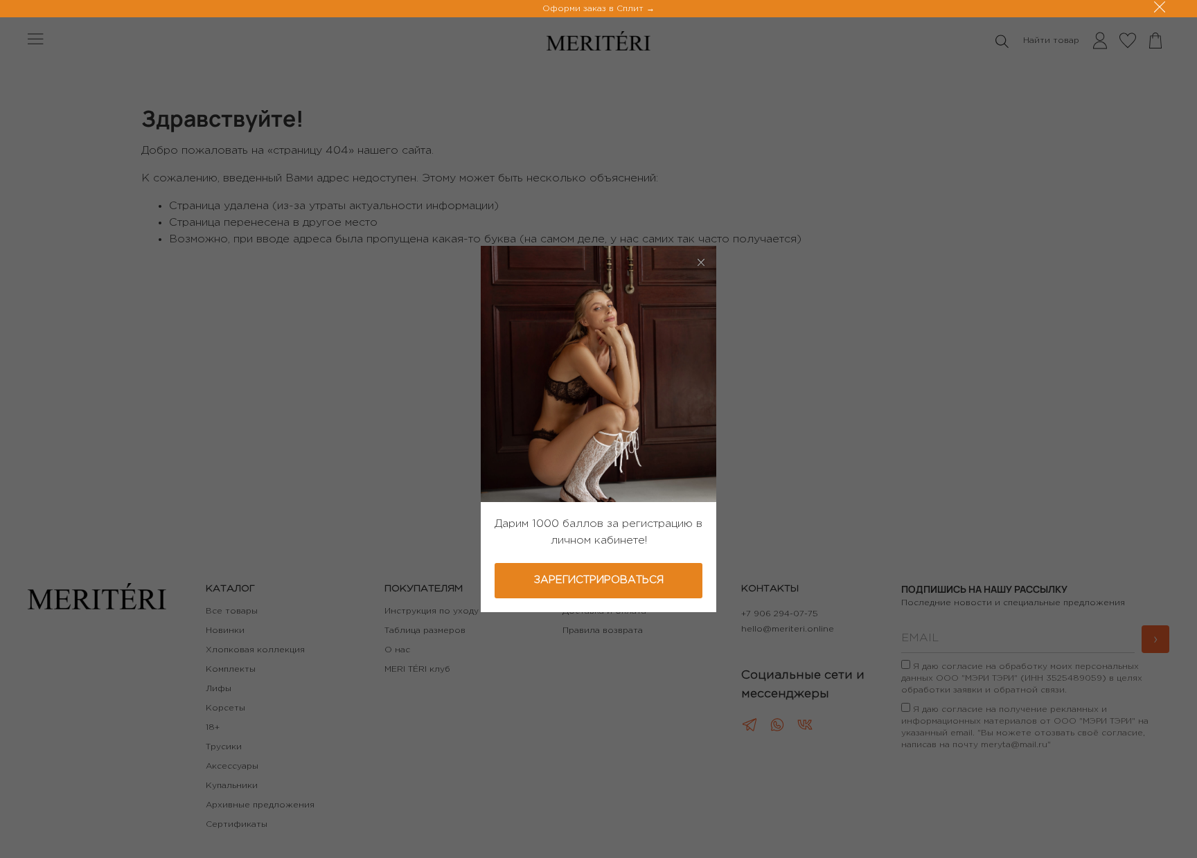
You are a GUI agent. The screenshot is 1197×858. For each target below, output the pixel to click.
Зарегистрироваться (599, 579)
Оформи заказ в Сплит (594, 8)
